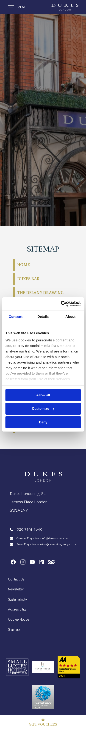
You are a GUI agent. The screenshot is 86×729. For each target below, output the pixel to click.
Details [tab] (43, 316)
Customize (40, 408)
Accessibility (17, 609)
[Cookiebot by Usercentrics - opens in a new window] (61, 304)
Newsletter (16, 589)
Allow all (43, 395)
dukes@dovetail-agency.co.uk (57, 544)
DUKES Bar (28, 279)
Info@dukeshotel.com (55, 538)
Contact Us (16, 579)
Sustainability (17, 599)
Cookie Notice (18, 619)
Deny (43, 422)
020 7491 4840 (29, 529)
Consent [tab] (15, 316)
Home (23, 265)
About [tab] (70, 316)
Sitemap (14, 629)
